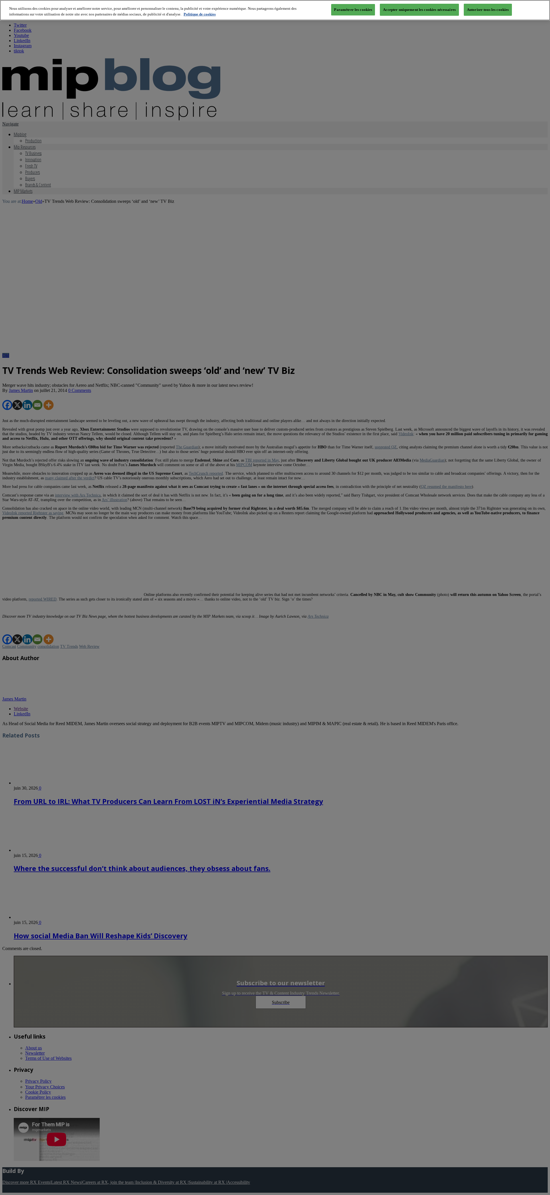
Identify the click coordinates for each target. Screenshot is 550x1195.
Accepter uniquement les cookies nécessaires (419, 9)
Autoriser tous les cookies (488, 9)
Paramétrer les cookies (353, 9)
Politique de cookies (200, 14)
